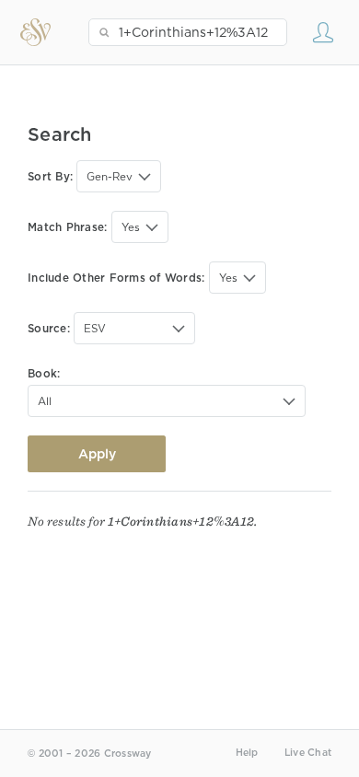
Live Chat (307, 753)
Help (247, 753)
